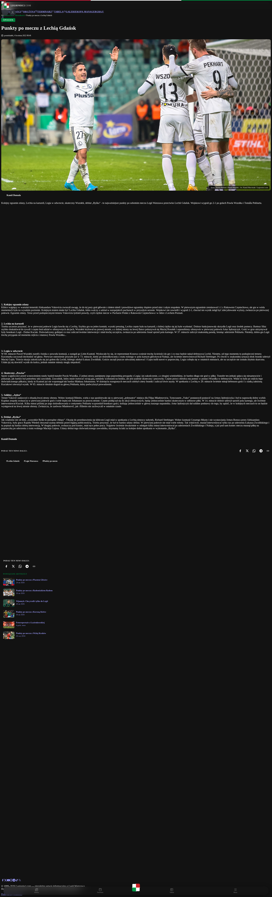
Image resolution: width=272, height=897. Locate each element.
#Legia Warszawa (31, 461)
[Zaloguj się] (2, 18)
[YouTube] (8, 880)
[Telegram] (261, 451)
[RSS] (19, 880)
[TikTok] (16, 880)
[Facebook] (240, 451)
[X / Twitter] (5, 880)
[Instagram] (11, 880)
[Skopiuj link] (268, 451)
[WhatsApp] (254, 451)
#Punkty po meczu (49, 461)
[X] (247, 451)
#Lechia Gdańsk (13, 461)
